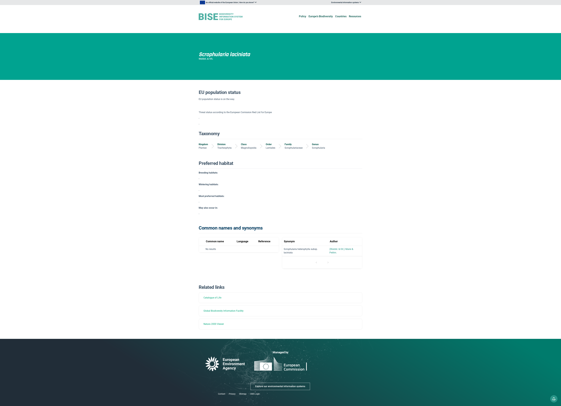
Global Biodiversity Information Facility (224, 310)
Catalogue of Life (212, 297)
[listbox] (228, 2)
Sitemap (242, 394)
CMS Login (255, 394)
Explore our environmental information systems (280, 386)
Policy (302, 16)
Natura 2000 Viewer (214, 324)
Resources (355, 16)
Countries (341, 16)
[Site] (225, 17)
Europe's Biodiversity (321, 16)
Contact (221, 394)
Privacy (232, 394)
